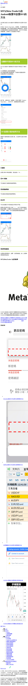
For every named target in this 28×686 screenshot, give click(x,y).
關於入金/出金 (9, 664)
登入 (6, 3)
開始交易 (3, 3)
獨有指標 (8, 635)
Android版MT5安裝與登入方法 (18, 319)
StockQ (8, 632)
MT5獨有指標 (4, 320)
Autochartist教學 (10, 659)
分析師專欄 (9, 633)
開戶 (2, 626)
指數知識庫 (9, 653)
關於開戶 (8, 662)
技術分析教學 (9, 643)
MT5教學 (8, 638)
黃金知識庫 (9, 649)
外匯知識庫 (9, 655)
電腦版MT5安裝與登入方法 (17, 317)
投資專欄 (8, 658)
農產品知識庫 (9, 652)
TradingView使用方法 (11, 640)
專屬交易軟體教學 (11, 641)
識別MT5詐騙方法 (5, 317)
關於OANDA (11, 320)
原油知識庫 (9, 650)
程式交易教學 (9, 646)
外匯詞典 (8, 647)
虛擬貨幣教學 (9, 656)
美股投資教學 (9, 644)
